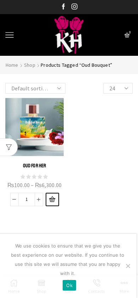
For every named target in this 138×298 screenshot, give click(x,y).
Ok (69, 285)
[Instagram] (74, 7)
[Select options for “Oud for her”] (52, 199)
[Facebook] (64, 7)
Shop (29, 65)
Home (12, 65)
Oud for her (34, 165)
